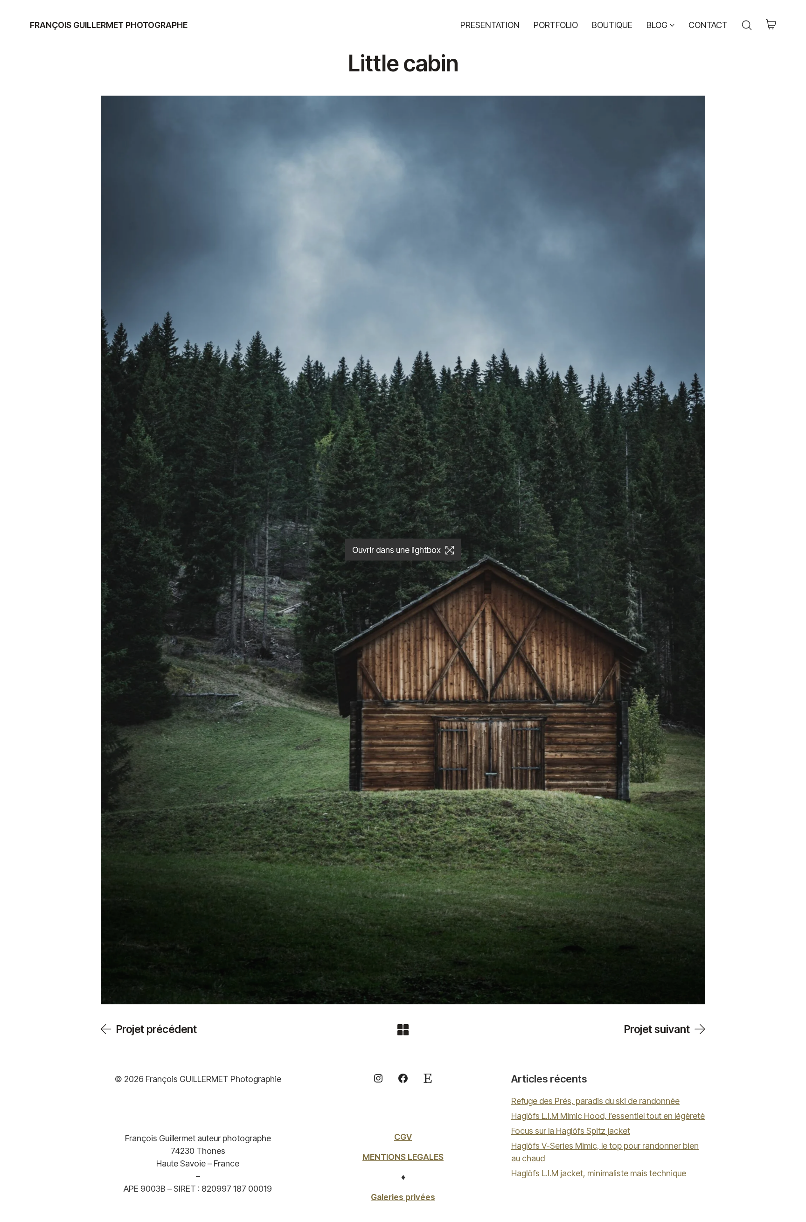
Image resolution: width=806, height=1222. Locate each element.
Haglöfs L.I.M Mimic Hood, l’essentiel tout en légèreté (608, 1116)
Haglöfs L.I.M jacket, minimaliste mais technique (598, 1173)
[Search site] (747, 25)
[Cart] (771, 25)
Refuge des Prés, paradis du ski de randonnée (595, 1101)
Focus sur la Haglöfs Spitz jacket (570, 1131)
